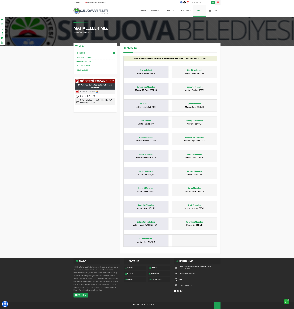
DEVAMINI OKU (80, 295)
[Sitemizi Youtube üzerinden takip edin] (188, 2)
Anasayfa (77, 32)
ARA (213, 2)
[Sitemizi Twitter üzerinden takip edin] (184, 2)
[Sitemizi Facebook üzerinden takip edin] (181, 2)
